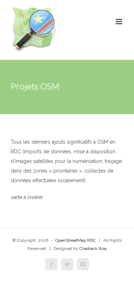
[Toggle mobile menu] (119, 21)
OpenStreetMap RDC (75, 240)
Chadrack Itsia (92, 248)
